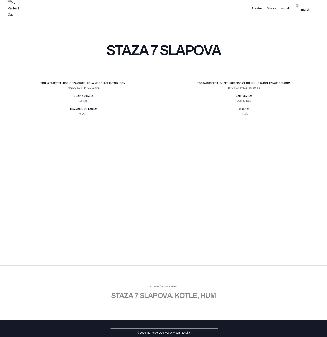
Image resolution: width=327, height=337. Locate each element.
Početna (257, 8)
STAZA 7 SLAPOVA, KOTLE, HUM (163, 296)
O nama (271, 8)
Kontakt (286, 8)
